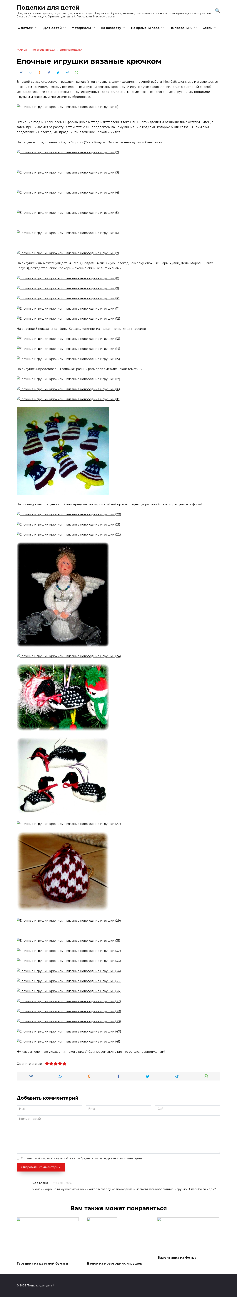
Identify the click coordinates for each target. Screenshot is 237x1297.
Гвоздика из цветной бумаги (42, 1263)
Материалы (81, 28)
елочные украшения (50, 1051)
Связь (207, 28)
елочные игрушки (82, 87)
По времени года (145, 28)
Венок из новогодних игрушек (114, 1263)
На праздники (181, 28)
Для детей (52, 28)
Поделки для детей (48, 7)
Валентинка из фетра (176, 1257)
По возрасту (111, 28)
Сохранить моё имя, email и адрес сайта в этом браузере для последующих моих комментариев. (82, 1158)
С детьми (25, 28)
